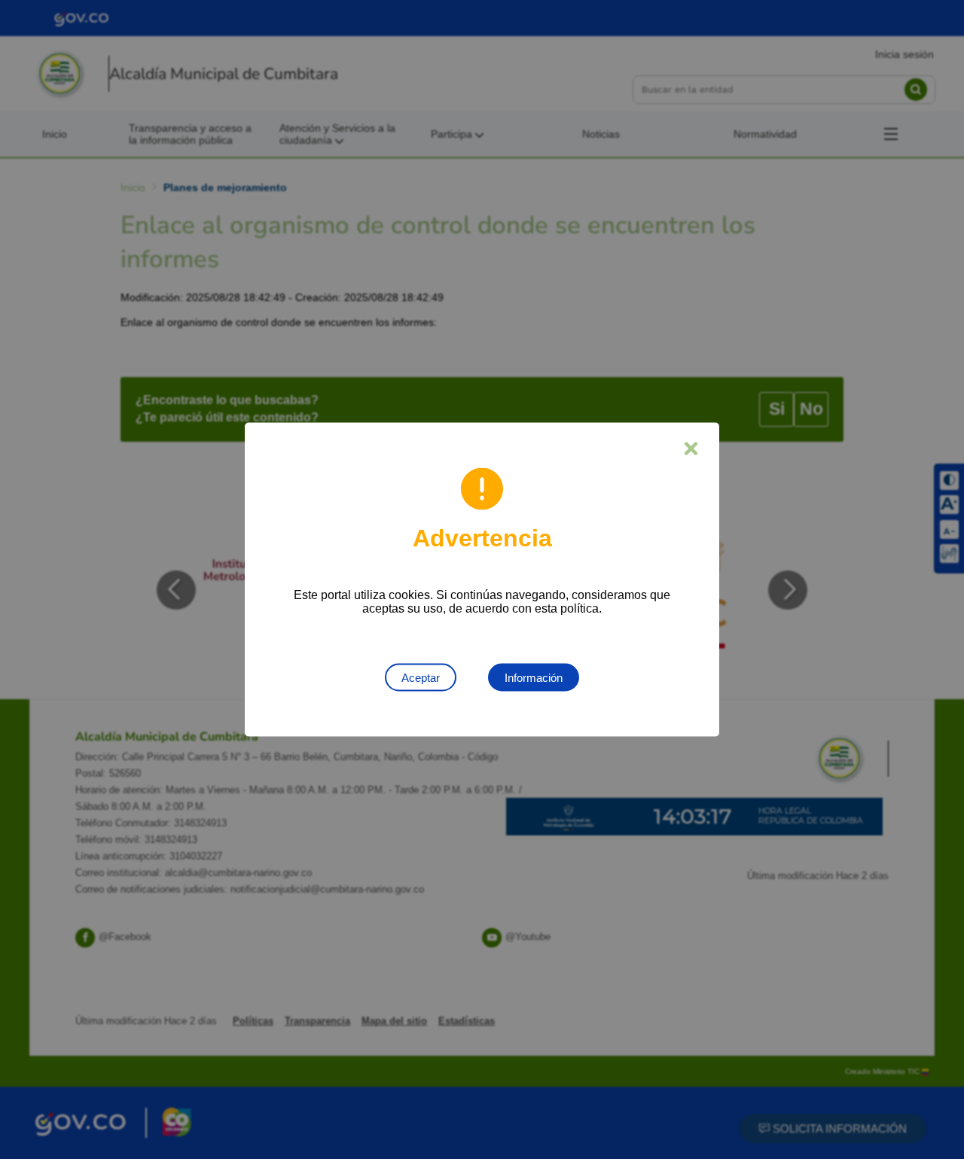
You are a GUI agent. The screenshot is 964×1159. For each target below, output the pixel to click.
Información (534, 677)
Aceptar (420, 677)
